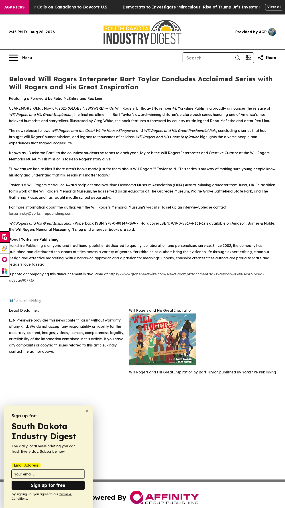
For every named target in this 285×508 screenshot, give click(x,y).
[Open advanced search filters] (248, 58)
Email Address (26, 465)
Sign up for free (48, 485)
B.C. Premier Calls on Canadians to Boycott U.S (59, 7)
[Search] (237, 58)
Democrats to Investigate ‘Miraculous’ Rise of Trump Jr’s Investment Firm (199, 7)
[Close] (87, 411)
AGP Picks (14, 7)
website (153, 207)
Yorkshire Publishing (26, 245)
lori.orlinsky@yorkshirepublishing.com (40, 213)
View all (274, 7)
